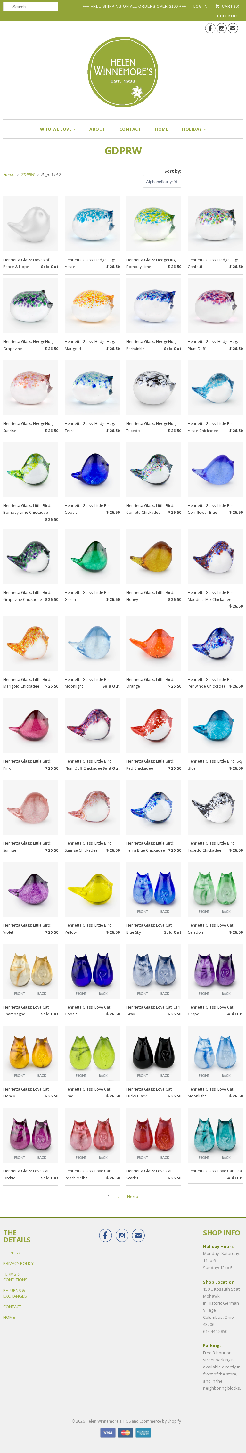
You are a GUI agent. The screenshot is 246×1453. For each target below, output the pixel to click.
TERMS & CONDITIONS (15, 1277)
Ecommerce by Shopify (160, 1421)
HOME (161, 129)
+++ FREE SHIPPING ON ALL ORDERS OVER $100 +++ (134, 6)
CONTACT (130, 129)
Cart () (230, 6)
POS (127, 1421)
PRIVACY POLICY (18, 1263)
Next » (132, 1196)
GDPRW (123, 150)
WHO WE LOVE (56, 129)
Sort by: (172, 171)
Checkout (228, 16)
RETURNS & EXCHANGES (15, 1293)
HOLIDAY (192, 129)
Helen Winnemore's (103, 1421)
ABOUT (97, 129)
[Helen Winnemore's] (123, 67)
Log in (200, 6)
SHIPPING (12, 1253)
